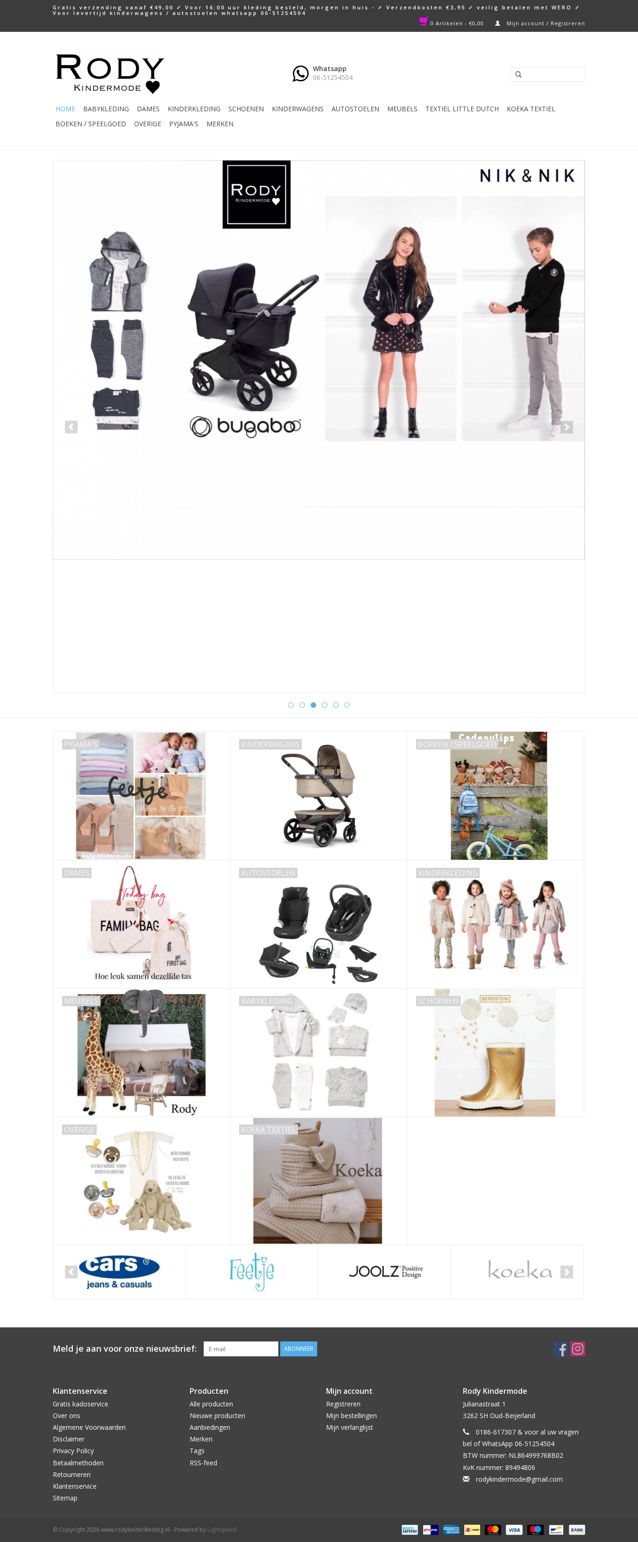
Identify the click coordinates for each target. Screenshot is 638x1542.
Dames (148, 108)
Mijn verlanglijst (349, 1427)
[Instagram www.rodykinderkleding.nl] (577, 1348)
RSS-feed (203, 1462)
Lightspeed (222, 1530)
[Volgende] (566, 427)
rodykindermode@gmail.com (519, 1479)
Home (65, 108)
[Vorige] (71, 427)
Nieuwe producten (217, 1415)
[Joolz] (385, 1272)
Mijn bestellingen (351, 1415)
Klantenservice (75, 1486)
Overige (147, 123)
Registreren (343, 1403)
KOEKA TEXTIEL (531, 108)
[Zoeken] (515, 75)
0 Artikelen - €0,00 (457, 23)
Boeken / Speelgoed (91, 123)
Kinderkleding (194, 108)
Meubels (402, 108)
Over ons (66, 1415)
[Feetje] (252, 1272)
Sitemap (65, 1497)
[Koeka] (517, 1272)
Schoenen (246, 108)
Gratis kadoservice (80, 1403)
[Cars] (119, 1272)
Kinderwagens (298, 108)
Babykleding (106, 108)
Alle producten (211, 1403)
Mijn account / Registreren (545, 23)
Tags (197, 1450)
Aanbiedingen (210, 1427)
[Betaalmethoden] (408, 1530)
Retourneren (72, 1474)
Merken (220, 123)
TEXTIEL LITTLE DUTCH (462, 108)
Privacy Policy (73, 1450)
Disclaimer (69, 1438)
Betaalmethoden (78, 1462)
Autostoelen (355, 108)
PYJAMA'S (183, 123)
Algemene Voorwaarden (89, 1427)
